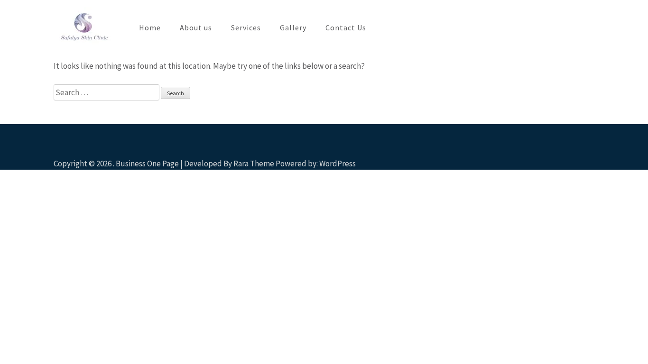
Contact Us (345, 27)
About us (196, 27)
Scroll (584, 150)
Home (150, 27)
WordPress (337, 163)
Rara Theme (253, 163)
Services (246, 27)
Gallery (293, 27)
